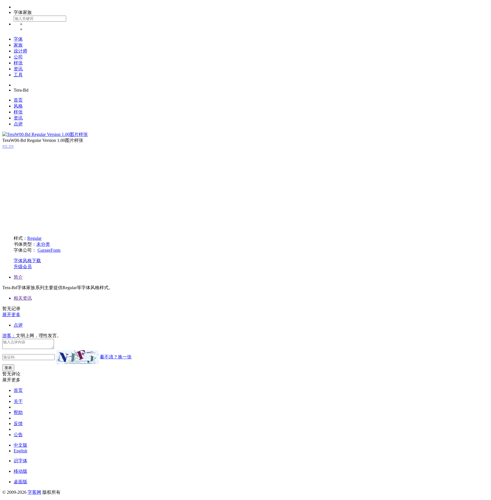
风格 (18, 106)
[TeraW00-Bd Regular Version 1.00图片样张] (45, 134)
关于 (18, 401)
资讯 (18, 68)
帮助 (18, 412)
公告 (18, 434)
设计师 (20, 51)
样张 (18, 62)
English (20, 450)
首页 (18, 100)
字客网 (34, 492)
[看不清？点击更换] (77, 357)
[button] (5, 146)
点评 (18, 123)
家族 (18, 45)
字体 (18, 39)
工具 (18, 74)
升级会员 (23, 266)
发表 (8, 367)
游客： (9, 335)
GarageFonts (49, 250)
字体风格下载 (27, 260)
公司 (18, 56)
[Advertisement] (245, 191)
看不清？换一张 (116, 356)
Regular (34, 238)
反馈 (18, 423)
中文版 (20, 445)
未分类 (43, 244)
